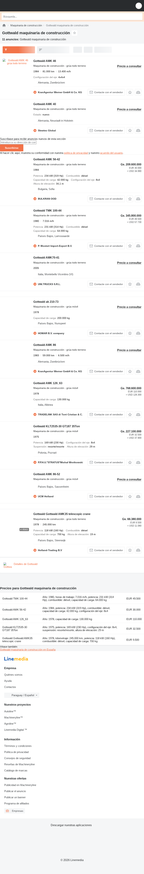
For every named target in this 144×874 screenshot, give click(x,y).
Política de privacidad (16, 752)
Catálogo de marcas (15, 770)
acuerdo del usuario (111, 152)
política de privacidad (76, 152)
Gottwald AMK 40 (44, 104)
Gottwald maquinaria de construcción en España (27, 649)
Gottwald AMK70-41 (46, 257)
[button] (138, 5)
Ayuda (8, 680)
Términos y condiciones (18, 745)
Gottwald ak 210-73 (45, 301)
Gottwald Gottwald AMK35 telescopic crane (61, 514)
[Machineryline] (4, 25)
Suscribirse (11, 147)
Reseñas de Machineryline (19, 764)
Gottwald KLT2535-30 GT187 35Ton (56, 426)
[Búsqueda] (138, 16)
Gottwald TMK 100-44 (47, 210)
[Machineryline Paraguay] (24, 5)
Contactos (10, 686)
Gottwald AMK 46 (44, 60)
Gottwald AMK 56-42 (46, 159)
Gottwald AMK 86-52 (46, 474)
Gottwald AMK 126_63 (47, 383)
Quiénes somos (13, 674)
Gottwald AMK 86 (44, 344)
